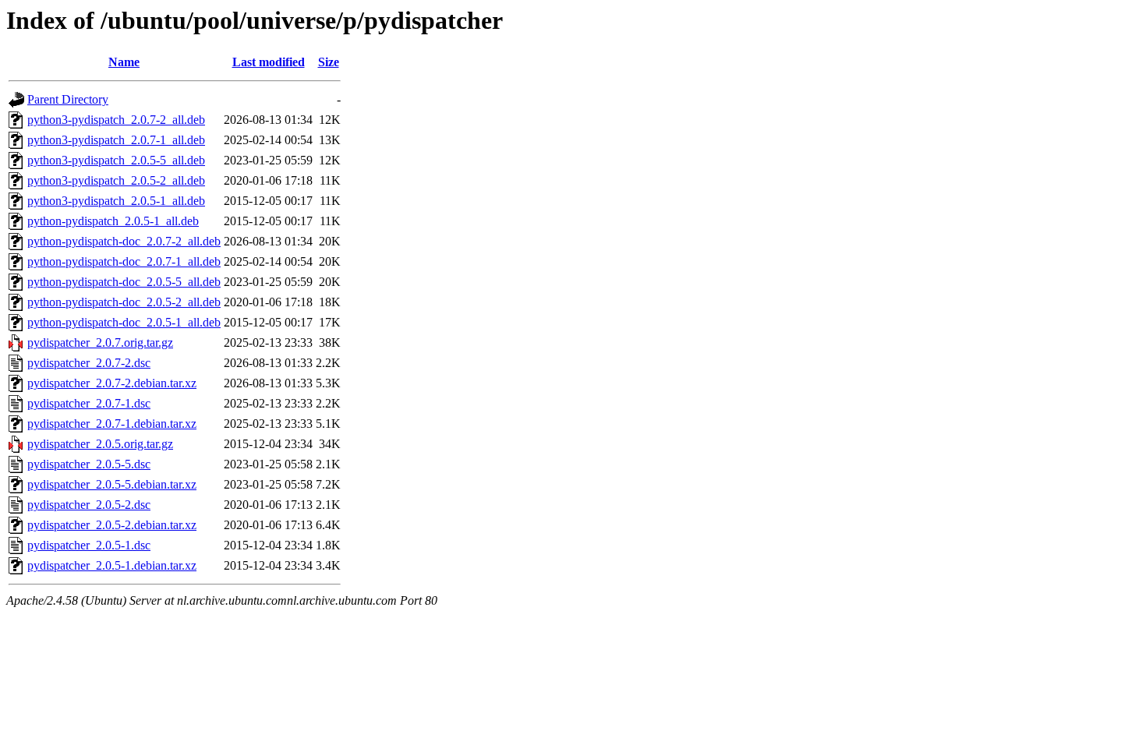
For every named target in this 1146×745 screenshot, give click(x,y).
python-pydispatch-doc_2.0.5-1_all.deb (124, 322)
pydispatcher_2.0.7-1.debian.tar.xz (111, 423)
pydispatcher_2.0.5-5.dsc (88, 464)
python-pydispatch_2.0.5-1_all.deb (113, 221)
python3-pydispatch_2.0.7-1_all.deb (116, 140)
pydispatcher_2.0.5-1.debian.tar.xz (111, 565)
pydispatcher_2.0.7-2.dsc (88, 362)
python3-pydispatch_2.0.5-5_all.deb (116, 160)
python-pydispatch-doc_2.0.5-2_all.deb (124, 302)
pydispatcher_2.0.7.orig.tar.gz (100, 342)
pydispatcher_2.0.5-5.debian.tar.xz (111, 484)
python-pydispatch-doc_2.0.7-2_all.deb (124, 241)
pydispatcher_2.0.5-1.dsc (88, 545)
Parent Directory (67, 99)
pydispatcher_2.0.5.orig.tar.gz (100, 443)
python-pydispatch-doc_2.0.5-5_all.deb (124, 281)
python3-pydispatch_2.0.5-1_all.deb (116, 200)
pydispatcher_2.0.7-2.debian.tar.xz (111, 383)
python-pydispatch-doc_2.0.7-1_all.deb (124, 261)
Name (124, 62)
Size (328, 62)
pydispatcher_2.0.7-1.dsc (88, 403)
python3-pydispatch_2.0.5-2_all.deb (116, 180)
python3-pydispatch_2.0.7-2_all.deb (116, 119)
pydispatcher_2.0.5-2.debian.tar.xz (111, 524)
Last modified (268, 62)
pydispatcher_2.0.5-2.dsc (88, 504)
